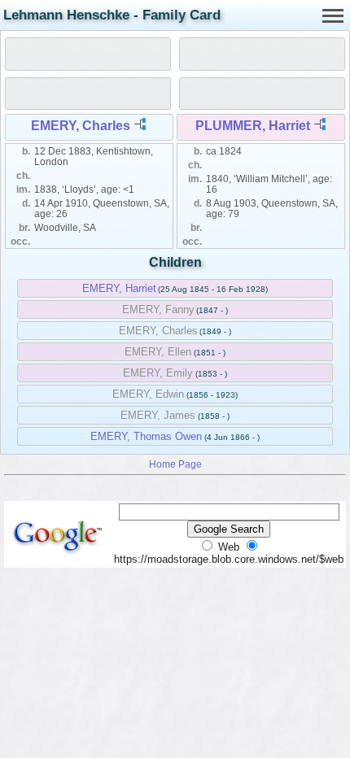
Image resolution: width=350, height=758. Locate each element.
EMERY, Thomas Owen (146, 436)
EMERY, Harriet (119, 288)
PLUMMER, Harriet (252, 126)
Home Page (175, 464)
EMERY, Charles (80, 126)
